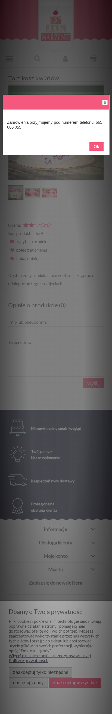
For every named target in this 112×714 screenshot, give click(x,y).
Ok (96, 146)
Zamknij (105, 102)
